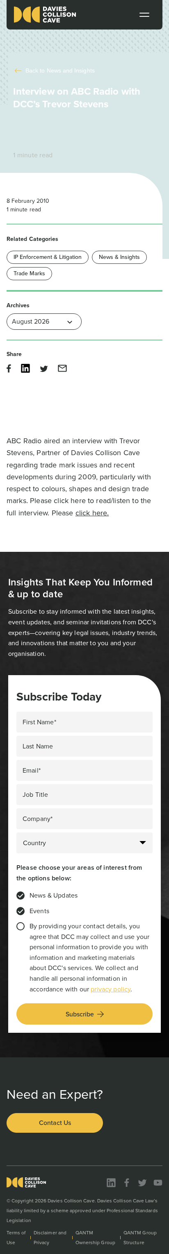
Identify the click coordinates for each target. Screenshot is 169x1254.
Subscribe (80, 1014)
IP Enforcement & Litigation (48, 257)
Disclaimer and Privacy (50, 1237)
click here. (92, 513)
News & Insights (119, 257)
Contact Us (55, 1122)
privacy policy (110, 989)
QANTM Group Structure (140, 1237)
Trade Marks (29, 273)
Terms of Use (16, 1237)
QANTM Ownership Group (95, 1237)
